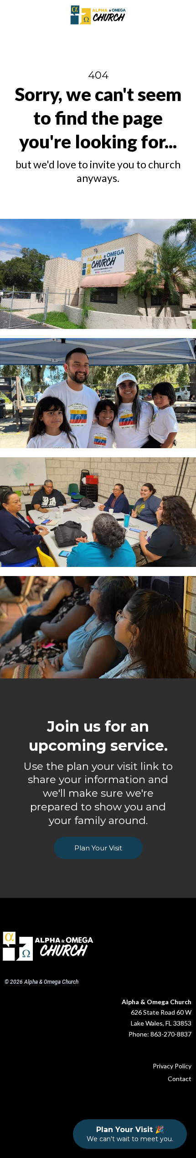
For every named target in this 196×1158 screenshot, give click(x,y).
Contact (179, 1078)
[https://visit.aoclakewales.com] (47, 946)
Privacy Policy (172, 1066)
